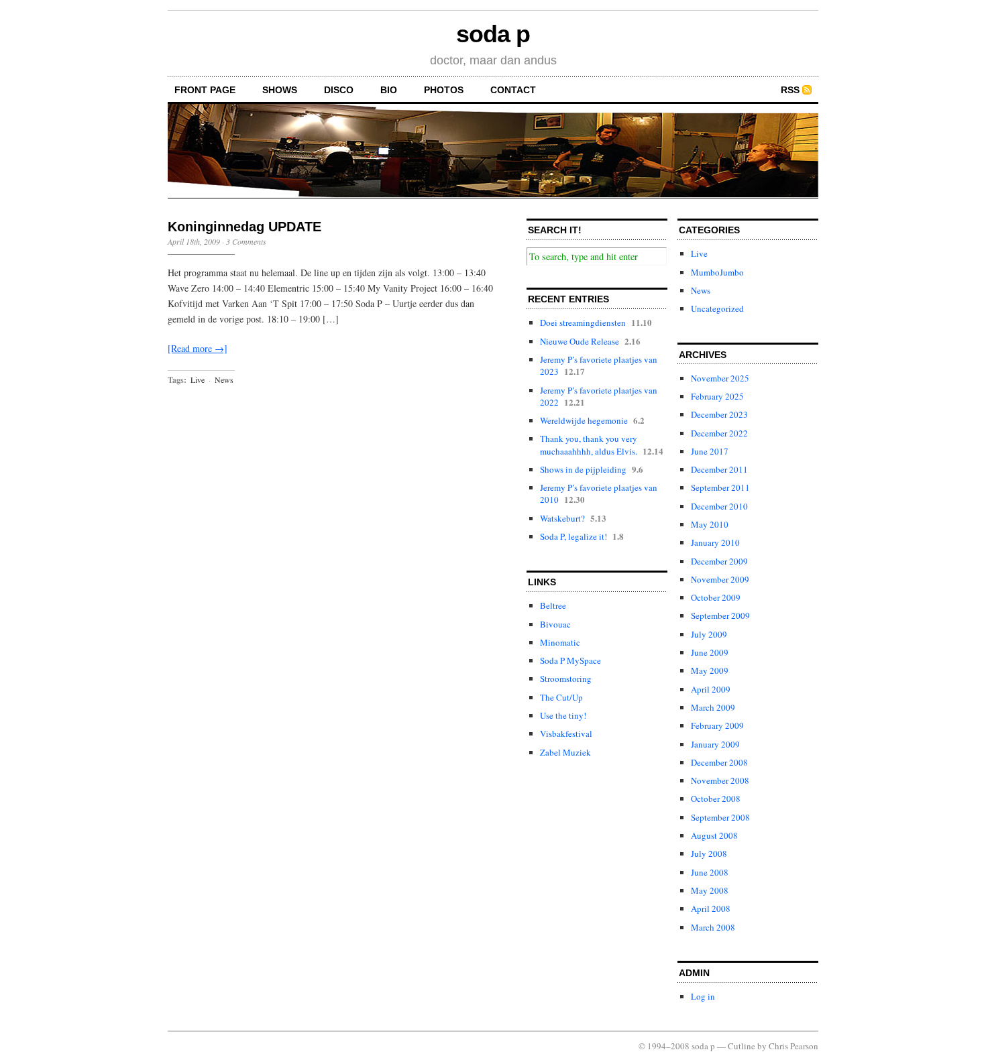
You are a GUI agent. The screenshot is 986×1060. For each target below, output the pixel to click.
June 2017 (709, 451)
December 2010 (719, 506)
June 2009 (709, 652)
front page (204, 89)
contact (513, 89)
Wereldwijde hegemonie (584, 420)
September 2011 (720, 487)
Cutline (741, 1046)
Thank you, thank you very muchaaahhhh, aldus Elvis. (588, 444)
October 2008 (716, 798)
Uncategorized (717, 308)
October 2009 (716, 597)
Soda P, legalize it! (573, 536)
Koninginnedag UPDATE (244, 226)
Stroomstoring (566, 678)
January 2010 (715, 542)
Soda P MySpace (570, 660)
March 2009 (713, 707)
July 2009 (709, 634)
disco (338, 89)
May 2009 (709, 670)
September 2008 (720, 817)
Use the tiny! (563, 715)
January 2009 (715, 744)
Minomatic (560, 642)
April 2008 (710, 908)
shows (279, 89)
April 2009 (710, 689)
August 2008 (714, 835)
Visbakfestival (566, 733)
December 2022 (719, 433)
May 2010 (709, 524)
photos (443, 89)
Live (197, 379)
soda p (493, 34)
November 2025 (720, 378)
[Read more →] (197, 348)
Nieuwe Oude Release (579, 341)
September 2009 (720, 615)
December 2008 (719, 762)
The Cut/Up (561, 697)
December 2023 (719, 414)
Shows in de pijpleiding (583, 469)
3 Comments (246, 241)
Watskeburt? (562, 518)
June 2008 (709, 872)
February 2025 (717, 396)
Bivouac (555, 624)
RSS (790, 89)
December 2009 (719, 561)
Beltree (553, 605)
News (224, 379)
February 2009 (717, 725)
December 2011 (719, 469)
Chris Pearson (793, 1046)
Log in (703, 996)
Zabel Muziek (565, 752)
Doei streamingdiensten (583, 322)
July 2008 (709, 853)
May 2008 (709, 890)
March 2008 (713, 927)
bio (388, 89)
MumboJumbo (717, 272)
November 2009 (720, 579)
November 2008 (720, 780)
